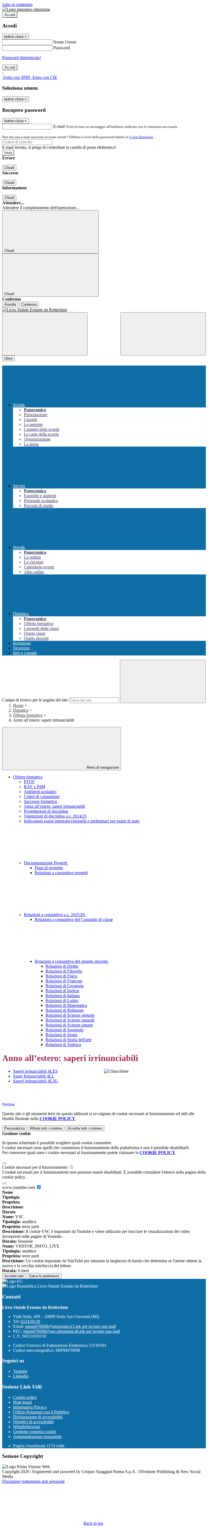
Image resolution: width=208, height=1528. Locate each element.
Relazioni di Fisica (61, 976)
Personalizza (14, 1128)
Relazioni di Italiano (63, 995)
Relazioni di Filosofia (64, 971)
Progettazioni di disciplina (46, 811)
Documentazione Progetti (46, 863)
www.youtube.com (19, 1187)
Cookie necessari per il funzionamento (35, 1167)
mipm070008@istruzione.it (70, 1326)
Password (61, 47)
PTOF (29, 782)
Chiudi (9, 168)
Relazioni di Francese (64, 981)
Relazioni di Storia (61, 1034)
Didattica (20, 710)
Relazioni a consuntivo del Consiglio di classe (74, 919)
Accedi (9, 15)
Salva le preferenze (44, 1276)
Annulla (10, 304)
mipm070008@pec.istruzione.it (71, 1331)
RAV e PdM (34, 786)
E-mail (59, 126)
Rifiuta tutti (46, 1128)
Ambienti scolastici (40, 791)
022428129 (30, 1321)
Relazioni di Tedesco (63, 1044)
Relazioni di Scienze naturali (70, 1020)
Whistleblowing (26, 1426)
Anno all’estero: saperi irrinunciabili (54, 806)
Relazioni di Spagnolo (64, 1030)
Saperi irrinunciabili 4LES (35, 1071)
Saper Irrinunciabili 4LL (33, 1076)
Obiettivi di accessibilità (33, 1421)
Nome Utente (64, 42)
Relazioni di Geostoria (65, 985)
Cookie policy (25, 1397)
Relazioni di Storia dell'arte (69, 1039)
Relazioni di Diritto (62, 966)
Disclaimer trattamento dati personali (33, 1481)
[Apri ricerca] (163, 333)
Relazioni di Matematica (66, 1005)
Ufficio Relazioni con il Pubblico (41, 1412)
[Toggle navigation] (45, 333)
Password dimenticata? (21, 57)
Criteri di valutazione (42, 796)
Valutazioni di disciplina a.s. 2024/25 (55, 816)
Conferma (29, 304)
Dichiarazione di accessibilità (38, 1417)
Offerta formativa (28, 715)
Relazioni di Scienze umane (69, 1025)
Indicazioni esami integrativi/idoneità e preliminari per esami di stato (81, 821)
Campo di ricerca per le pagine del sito (35, 700)
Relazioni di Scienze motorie (70, 1015)
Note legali (22, 1402)
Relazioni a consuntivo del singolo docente (72, 961)
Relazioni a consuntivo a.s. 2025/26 (55, 914)
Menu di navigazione (102, 767)
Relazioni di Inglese (62, 990)
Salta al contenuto (17, 4)
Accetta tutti (85, 1128)
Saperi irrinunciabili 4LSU (35, 1081)
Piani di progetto (49, 867)
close (8, 358)
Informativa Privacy (30, 1407)
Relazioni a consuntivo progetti (61, 872)
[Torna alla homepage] (104, 309)
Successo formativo (40, 801)
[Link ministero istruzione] (26, 9)
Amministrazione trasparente (37, 1436)
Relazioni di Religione (65, 1010)
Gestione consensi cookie (34, 1431)
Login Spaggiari (141, 137)
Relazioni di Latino (62, 1000)
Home (18, 705)
